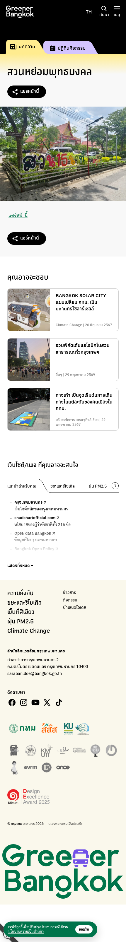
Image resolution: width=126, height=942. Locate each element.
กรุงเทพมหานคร (28, 502)
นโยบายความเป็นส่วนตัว (65, 823)
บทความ (27, 46)
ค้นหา (104, 14)
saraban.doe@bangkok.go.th (34, 673)
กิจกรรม (70, 600)
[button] (113, 485)
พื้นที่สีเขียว (21, 612)
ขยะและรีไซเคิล (24, 603)
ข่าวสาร (69, 592)
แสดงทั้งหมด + (20, 565)
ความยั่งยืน (20, 593)
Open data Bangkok (32, 533)
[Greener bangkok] (20, 12)
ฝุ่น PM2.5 (20, 622)
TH (89, 11)
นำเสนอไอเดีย (74, 607)
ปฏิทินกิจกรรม (72, 48)
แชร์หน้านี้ (29, 91)
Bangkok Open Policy (34, 548)
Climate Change (28, 631)
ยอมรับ (84, 929)
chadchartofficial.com (34, 517)
